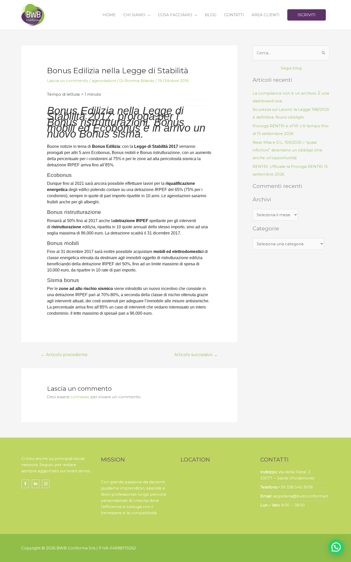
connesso (80, 396)
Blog (210, 14)
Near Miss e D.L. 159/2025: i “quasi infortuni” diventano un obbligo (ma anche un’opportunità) (287, 150)
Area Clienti (266, 14)
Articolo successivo (196, 354)
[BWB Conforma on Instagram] (46, 483)
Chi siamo (134, 14)
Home (109, 14)
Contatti (234, 14)
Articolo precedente (64, 354)
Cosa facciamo (175, 14)
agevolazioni (104, 80)
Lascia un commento (67, 80)
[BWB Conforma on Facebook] (25, 483)
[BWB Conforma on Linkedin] (35, 483)
